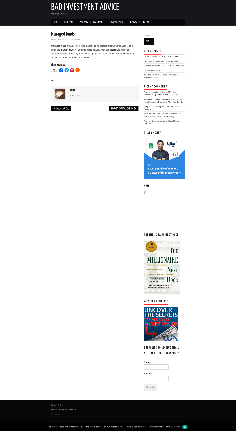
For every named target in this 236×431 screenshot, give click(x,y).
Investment (98, 22)
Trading (145, 22)
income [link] (127, 53)
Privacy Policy (57, 405)
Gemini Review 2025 (153, 70)
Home (56, 22)
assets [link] (113, 50)
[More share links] (77, 70)
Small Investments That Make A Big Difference (164, 66)
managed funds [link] (68, 50)
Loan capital (62, 108)
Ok (185, 427)
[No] (232, 427)
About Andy (69, 22)
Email (147, 373)
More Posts (75, 96)
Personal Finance (116, 22)
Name (147, 362)
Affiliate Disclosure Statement (63, 410)
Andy (79, 39)
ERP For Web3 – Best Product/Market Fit (161, 57)
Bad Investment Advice (85, 7)
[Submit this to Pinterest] (72, 70)
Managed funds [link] (58, 46)
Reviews (133, 22)
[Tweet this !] (66, 70)
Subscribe (150, 387)
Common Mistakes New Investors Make (161, 61)
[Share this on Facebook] (61, 70)
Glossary (55, 414)
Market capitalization (122, 108)
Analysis (84, 22)
